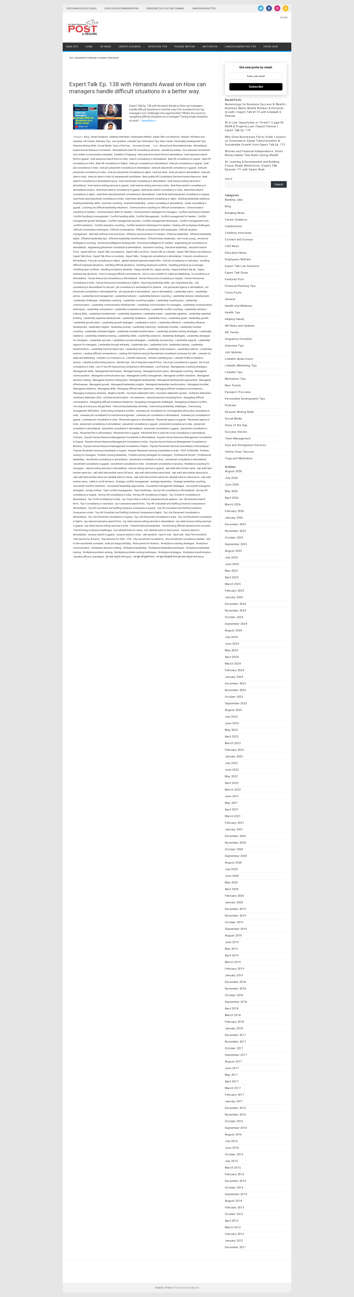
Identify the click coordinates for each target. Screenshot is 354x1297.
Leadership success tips (160, 340)
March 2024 (233, 663)
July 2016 (231, 1141)
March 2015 (233, 1167)
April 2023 (231, 736)
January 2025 (234, 597)
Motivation (210, 46)
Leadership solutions (149, 335)
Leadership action (183, 291)
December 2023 (235, 683)
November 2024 (235, 610)
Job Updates (119, 141)
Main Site (72, 46)
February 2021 (234, 822)
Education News (236, 252)
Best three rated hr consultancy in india (161, 189)
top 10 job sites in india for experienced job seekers (149, 499)
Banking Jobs (234, 199)
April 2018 (231, 1008)
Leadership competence (100, 309)
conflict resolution (83, 225)
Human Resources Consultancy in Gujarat (161, 278)
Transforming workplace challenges (92, 530)
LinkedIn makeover (136, 357)
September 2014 (236, 1194)
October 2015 (234, 1154)
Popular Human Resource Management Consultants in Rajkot (116, 446)
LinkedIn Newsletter (204, 8)
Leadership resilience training (100, 335)
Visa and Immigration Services (245, 445)
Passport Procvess (238, 392)
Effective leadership (177, 234)
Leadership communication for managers (159, 304)
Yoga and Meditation (239, 458)
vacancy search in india (128, 534)
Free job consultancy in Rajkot (104, 260)
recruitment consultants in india (127, 463)
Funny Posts (233, 292)
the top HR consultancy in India (114, 494)
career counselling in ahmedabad (165, 203)
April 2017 (231, 1081)
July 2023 (231, 716)
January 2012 (234, 1240)
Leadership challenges (85, 300)
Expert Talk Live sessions (111, 251)
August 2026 (233, 471)
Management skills (83, 371)
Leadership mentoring (144, 327)
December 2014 (235, 1181)
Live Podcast (162, 366)
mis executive (137, 397)
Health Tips (232, 312)
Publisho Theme (163, 1287)
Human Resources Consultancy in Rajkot (117, 282)
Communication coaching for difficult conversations (157, 207)
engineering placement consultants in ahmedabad (114, 247)
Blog (86, 136)
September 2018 (236, 1002)
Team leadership (143, 490)
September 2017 (236, 1055)
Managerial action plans (156, 371)
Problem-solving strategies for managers (150, 455)
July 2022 (231, 763)
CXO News (232, 246)
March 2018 (233, 1015)
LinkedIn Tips (134, 141)
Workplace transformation (197, 552)
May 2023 (231, 730)
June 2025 (232, 564)
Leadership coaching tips (169, 300)
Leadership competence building (132, 309)
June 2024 (232, 643)
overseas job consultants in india (99, 419)
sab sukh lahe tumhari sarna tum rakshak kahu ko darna (102, 477)
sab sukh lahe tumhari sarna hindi (152, 472)
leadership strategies (173, 335)
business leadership (134, 203)
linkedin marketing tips (160, 357)
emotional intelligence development (117, 243)
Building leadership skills (86, 203)
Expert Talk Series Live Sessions (194, 251)
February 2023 (234, 749)
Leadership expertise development (102, 318)
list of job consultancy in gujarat (180, 362)
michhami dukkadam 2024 (87, 397)
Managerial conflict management (144, 375)
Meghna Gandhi (116, 393)
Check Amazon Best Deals (81, 8)
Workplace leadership (135, 547)
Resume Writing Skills (84, 145)
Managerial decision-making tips (110, 380)
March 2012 (233, 1227)
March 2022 (233, 789)
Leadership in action (146, 322)
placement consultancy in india (175, 424)
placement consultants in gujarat (161, 428)
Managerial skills (107, 388)
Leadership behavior (126, 296)
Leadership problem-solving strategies (177, 331)
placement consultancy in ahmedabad (100, 424)
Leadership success (100, 340)
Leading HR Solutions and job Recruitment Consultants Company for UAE (157, 353)
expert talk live (88, 251)
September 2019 (236, 929)
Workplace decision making (106, 547)
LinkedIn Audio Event (239, 359)
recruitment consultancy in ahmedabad (106, 459)
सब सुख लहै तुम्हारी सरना (144, 556)
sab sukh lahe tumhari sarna (180, 468)
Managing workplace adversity (89, 393)
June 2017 (232, 1068)
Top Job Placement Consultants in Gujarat (110, 516)
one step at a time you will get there (92, 406)
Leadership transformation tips (107, 349)
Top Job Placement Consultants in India (155, 516)
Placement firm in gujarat (126, 432)
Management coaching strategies (189, 366)
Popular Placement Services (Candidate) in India (153, 450)
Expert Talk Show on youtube (108, 256)
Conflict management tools (194, 220)
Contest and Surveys (239, 239)
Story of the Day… (237, 425)
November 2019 (235, 915)
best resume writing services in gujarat (108, 185)
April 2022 (231, 783)
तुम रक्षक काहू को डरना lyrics (118, 556)
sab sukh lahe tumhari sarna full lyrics (113, 472)
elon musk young (186, 238)
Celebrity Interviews (119, 136)
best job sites (160, 172)
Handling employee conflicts (151, 265)
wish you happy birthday (118, 543)
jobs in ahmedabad (162, 291)
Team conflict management (117, 490)
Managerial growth (99, 384)
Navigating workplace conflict (191, 402)
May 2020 (231, 882)
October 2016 (234, 1121)
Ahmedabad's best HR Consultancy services (135, 150)
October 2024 (234, 617)
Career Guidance (129, 46)
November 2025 (235, 531)
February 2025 (234, 590)
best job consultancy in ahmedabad (148, 163)
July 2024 (231, 637)
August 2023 (233, 710)
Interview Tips (157, 46)
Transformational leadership (145, 525)
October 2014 (234, 1187)
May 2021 (231, 803)
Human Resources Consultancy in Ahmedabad (112, 278)
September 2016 (236, 1128)
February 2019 (234, 968)
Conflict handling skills (122, 216)
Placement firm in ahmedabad (96, 432)
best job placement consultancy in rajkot (129, 172)
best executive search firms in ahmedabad (160, 154)
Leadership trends (135, 349)
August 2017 (233, 1061)
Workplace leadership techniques (166, 547)
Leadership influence (169, 322)
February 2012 (234, 1234)
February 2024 (234, 670)
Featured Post (234, 279)
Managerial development (142, 380)
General (185, 136)
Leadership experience (129, 313)
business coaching (112, 203)
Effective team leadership (161, 238)
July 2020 (231, 869)
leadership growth (198, 318)
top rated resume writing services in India (106, 525)
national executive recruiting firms (164, 397)
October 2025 (234, 537)
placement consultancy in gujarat (139, 424)
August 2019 (233, 935)
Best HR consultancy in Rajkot (112, 163)
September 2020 (236, 856)
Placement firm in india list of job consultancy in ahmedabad (173, 432)
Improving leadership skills (155, 282)
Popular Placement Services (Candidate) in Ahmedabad (179, 446)
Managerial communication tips (108, 375)
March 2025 (233, 584)
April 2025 (231, 577)
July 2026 (231, 478)
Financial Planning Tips (240, 286)
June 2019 (232, 942)
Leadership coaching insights (139, 300)
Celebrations (233, 226)
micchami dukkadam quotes (171, 393)
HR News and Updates (240, 325)
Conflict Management (147, 216)
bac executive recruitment (196, 150)
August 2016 (233, 1134)
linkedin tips (123, 362)
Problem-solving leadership (112, 455)
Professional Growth (185, 455)
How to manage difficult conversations (119, 273)
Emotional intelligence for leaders (155, 243)
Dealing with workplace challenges (190, 225)
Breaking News (235, 213)
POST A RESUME (189, 450)
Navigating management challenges (154, 402)
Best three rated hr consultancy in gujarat (118, 189)
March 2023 (233, 743)
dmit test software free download (107, 234)
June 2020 (232, 876)
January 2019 (234, 975)
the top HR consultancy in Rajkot (150, 494)
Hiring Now (270, 46)
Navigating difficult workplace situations (111, 402)
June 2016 (232, 1147)
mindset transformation (115, 397)
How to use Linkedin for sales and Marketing (166, 273)
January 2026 (234, 517)
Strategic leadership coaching (189, 481)
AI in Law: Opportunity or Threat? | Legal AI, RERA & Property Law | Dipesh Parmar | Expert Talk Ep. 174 (254, 126)
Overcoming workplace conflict (117, 410)
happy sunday (162, 269)
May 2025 (231, 570)
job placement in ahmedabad (134, 291)
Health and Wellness (238, 305)
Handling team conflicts (86, 269)
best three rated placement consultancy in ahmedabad (126, 194)
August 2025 (233, 551)
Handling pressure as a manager (186, 265)
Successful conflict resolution (89, 486)
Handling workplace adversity (116, 269)
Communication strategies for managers (155, 212)
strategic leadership (161, 481)
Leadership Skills (127, 335)
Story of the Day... (122, 145)
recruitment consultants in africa (146, 459)
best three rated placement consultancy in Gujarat (183, 194)
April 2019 (231, 955)
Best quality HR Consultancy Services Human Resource (172, 176)
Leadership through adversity (113, 344)
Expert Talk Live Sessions (166, 136)
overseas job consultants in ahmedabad (157, 415)
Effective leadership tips (94, 238)
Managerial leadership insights (127, 384)
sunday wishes (93, 490)
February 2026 (234, 511)
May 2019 (231, 948)
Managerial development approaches (177, 380)
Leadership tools (159, 344)
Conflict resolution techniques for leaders (148, 225)
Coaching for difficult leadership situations (105, 207)
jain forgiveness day (182, 282)
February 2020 (234, 895)
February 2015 (234, 1174)
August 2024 (233, 630)
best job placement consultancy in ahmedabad (125, 167)
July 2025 (231, 557)
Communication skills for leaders (114, 212)
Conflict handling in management (90, 216)
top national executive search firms (102, 521)
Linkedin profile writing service (98, 362)
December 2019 (235, 909)
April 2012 (231, 1220)
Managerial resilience (84, 388)
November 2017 (235, 1041)
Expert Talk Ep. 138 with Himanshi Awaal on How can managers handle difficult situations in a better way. (137, 88)
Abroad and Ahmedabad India (175, 145)
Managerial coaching (182, 371)
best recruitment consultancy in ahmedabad (142, 181)
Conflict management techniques (160, 220)
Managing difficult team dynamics (135, 388)
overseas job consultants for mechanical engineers (107, 415)
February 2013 (234, 1207)
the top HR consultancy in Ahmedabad (173, 490)
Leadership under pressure (161, 349)
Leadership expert (153, 313)
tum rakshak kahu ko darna (128, 530)
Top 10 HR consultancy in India (104, 499)
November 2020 (235, 842)
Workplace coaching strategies (177, 543)
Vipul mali (178, 534)
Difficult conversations (122, 229)
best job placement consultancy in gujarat (174, 167)
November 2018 (235, 988)
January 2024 (234, 677)
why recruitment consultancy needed (184, 539)
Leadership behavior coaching (154, 296)
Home (89, 46)
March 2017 (233, 1088)
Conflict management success (124, 220)
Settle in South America (101, 481)
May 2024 (231, 650)
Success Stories (141, 145)
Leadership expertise (175, 313)
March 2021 (233, 816)
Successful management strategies (165, 486)
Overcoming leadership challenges (167, 406)
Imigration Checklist (238, 339)
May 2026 (231, 491)
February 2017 (234, 1094)
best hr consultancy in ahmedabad (147, 159)
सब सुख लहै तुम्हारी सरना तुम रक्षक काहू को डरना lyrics (180, 556)
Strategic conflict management (132, 481)
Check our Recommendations (121, 8)
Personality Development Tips (190, 141)
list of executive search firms (146, 362)
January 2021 (234, 829)
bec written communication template (92, 154)
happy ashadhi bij (143, 269)
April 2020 (231, 889)
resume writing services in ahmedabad (106, 468)
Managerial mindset (198, 384)
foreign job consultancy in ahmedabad (160, 256)
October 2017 (234, 1048)
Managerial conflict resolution (179, 375)
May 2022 (231, 776)
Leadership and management (97, 296)
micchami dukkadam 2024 (140, 393)
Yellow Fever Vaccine (239, 451)
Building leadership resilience (193, 198)
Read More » (149, 120)
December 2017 (235, 1035)
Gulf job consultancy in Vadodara (180, 260)
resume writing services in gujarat (146, 468)
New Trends (166, 141)
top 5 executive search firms (130, 503)
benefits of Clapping (125, 154)
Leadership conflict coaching (167, 309)
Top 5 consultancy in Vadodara (96, 503)
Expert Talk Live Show (137, 251)
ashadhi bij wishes (171, 150)
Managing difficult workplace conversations (178, 388)
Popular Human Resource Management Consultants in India (116, 441)
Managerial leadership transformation (166, 384)
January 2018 (234, 1028)
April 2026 (231, 497)
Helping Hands (234, 319)
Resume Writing (185, 46)
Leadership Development (102, 313)
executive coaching (153, 247)
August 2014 (233, 1200)
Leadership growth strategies (117, 322)
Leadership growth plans (86, 322)
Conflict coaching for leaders (194, 212)
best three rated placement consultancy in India (98, 198)
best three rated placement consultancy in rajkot (150, 198)
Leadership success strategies (129, 340)
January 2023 (234, 756)
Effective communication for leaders (145, 234)
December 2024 (235, 604)
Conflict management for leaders (178, 216)
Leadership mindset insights (100, 331)
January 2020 (234, 902)
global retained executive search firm (141, 260)
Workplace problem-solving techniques (135, 552)
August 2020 (233, 862)
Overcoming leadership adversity (130, 406)
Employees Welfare (141, 136)
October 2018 (234, 995)
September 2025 (236, 544)
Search (228, 178)
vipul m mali (165, 534)
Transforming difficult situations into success (186, 525)
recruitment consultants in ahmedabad (185, 459)
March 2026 (233, 504)
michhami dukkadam (200, 393)
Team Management (238, 438)
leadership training (179, 344)
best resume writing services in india (149, 185)
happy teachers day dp (183, 269)
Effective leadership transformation (127, 238)
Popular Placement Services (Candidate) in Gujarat (99, 450)
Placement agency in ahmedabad (136, 419)
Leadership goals (178, 318)
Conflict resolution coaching (110, 225)
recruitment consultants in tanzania (164, 463)
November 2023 (235, 690)
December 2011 (235, 1247)
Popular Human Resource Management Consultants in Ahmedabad (119, 437)
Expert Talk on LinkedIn (163, 251)
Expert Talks (132, 256)
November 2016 (235, 1114)
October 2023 (234, 696)
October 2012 (234, 1214)
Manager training (132, 371)
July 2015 (231, 1161)
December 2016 (235, 1108)
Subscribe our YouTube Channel (165, 8)
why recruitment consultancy (148, 539)
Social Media (105, 145)
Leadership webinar (187, 349)
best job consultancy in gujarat (185, 163)
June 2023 (232, 723)
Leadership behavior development (191, 296)
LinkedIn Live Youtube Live (110, 357)
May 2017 (231, 1074)
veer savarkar (150, 534)
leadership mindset (168, 327)
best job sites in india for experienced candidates (114, 176)
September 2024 (236, 623)
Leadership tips (139, 344)
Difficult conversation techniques (90, 229)
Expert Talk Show (82, 256)
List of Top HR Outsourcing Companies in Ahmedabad (125, 366)
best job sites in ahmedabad (184, 172)
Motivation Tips (151, 141)
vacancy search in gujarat (101, 534)
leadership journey (121, 327)
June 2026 (232, 484)
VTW (128, 539)
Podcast (77, 437)
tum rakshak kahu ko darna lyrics (161, 530)
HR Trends (89, 141)
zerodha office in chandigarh (88, 556)
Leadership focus (157, 318)
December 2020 (235, 836)
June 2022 (232, 769)
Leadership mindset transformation (136, 331)
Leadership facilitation (134, 318)
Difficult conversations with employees (156, 229)
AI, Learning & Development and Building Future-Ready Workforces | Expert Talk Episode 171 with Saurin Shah (252, 165)
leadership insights (99, 327)
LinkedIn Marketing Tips (240, 46)
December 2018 (235, 982)
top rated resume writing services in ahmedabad (148, 521)
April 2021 (231, 809)
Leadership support (185, 340)
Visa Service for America (86, 539)
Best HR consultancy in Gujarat (184, 159)
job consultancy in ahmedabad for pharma (138, 287)
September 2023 (236, 703)
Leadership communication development (113, 304)
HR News (105, 46)
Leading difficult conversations (100, 353)
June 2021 (232, 796)
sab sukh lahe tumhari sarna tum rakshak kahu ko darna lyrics (166, 477)
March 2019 (233, 962)
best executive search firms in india (109, 159)
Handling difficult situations (119, 265)
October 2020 (234, 849)
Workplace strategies (169, 552)
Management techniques (108, 371)
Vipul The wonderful (195, 534)
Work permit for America (146, 543)
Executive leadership (176, 247)
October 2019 (234, 922)
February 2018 (234, 1021)
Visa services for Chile (113, 539)
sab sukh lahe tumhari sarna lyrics (190, 472)
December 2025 (235, 524)
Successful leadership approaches (125, 486)
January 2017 (234, 1101)
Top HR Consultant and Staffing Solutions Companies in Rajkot (128, 512)
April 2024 (231, 657)
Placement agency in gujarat (171, 419)
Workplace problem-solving (97, 552)
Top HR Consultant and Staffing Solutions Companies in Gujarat (121, 508)
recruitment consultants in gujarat (91, 463)
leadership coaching (110, 300)
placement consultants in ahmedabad (122, 428)
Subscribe (256, 86)
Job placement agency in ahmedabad (183, 287)
